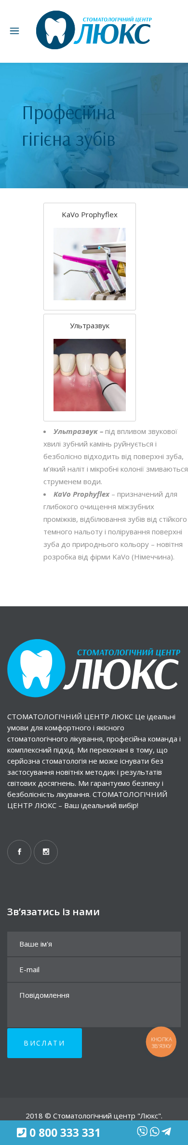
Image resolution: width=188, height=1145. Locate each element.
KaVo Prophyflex (90, 214)
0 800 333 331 (65, 1133)
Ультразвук (89, 325)
